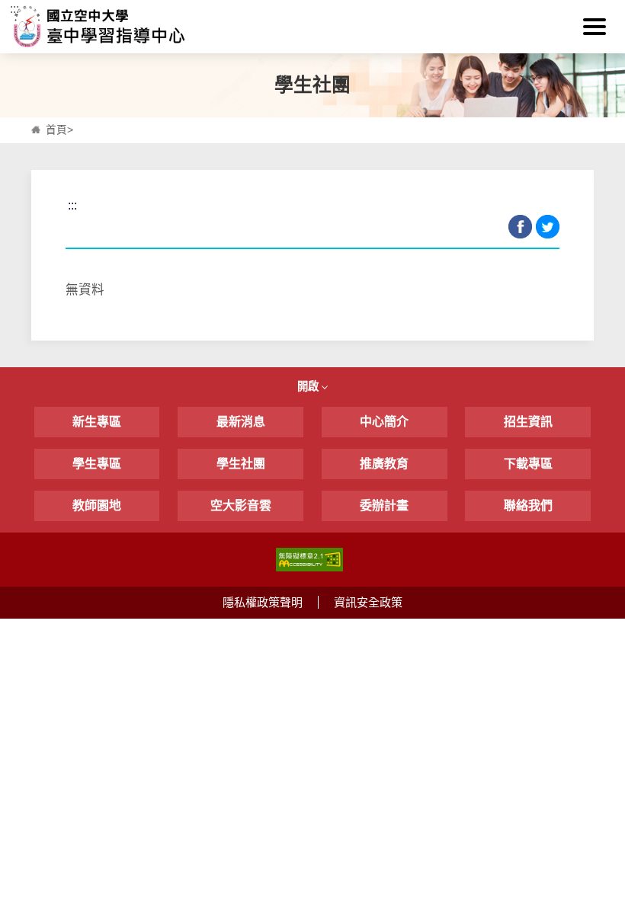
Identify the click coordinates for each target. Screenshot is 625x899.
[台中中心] (312, 27)
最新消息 (240, 421)
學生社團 (240, 463)
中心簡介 (384, 421)
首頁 (56, 130)
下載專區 (528, 463)
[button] (594, 26)
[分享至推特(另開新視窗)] (547, 226)
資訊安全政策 (368, 602)
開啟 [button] (309, 386)
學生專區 (96, 463)
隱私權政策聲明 (263, 602)
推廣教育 (384, 463)
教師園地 (96, 505)
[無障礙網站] (309, 558)
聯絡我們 (528, 505)
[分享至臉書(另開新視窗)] (520, 226)
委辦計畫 (384, 505)
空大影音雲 (240, 505)
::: (14, 8)
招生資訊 (528, 421)
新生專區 (96, 421)
